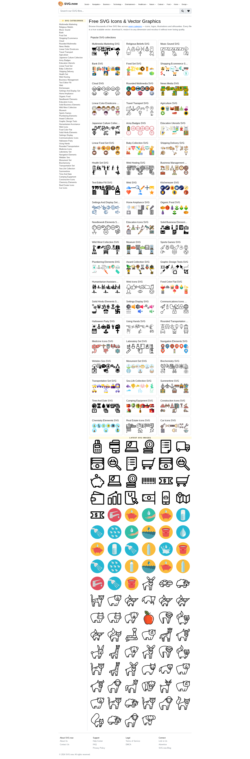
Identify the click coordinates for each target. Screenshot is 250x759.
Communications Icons (68, 138)
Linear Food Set (65, 66)
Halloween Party (66, 141)
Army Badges (65, 60)
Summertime (64, 171)
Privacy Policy (99, 748)
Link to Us (163, 741)
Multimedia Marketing (68, 24)
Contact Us (64, 744)
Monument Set (65, 160)
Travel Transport (66, 52)
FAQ (95, 744)
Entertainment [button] (130, 4)
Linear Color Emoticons (69, 49)
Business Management (68, 80)
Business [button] (106, 4)
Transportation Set (67, 166)
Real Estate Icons (66, 185)
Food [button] (169, 4)
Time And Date (65, 174)
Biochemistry (64, 163)
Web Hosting (64, 77)
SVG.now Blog (165, 748)
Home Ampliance (66, 93)
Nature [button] (152, 4)
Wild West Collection (68, 107)
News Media (64, 46)
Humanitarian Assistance (69, 124)
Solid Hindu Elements (68, 132)
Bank (61, 33)
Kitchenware (64, 88)
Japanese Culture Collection (71, 58)
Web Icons (63, 127)
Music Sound (64, 30)
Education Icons (66, 102)
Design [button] (184, 4)
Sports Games (65, 113)
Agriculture (63, 55)
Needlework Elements (68, 99)
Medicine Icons (65, 149)
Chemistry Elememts (68, 182)
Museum (62, 110)
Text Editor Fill (65, 83)
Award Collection (66, 118)
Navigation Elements (68, 155)
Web (61, 85)
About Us (64, 741)
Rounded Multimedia (67, 44)
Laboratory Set (65, 152)
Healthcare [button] (142, 4)
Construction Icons (67, 179)
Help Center (98, 741)
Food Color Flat (65, 130)
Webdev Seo (64, 157)
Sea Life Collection (67, 168)
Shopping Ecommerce (68, 38)
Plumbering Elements (68, 116)
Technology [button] (117, 4)
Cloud (61, 41)
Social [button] (86, 4)
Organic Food (64, 96)
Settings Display (66, 135)
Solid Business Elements (69, 105)
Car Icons (63, 188)
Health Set (63, 74)
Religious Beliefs (66, 27)
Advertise (163, 744)
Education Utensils (67, 63)
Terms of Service (133, 741)
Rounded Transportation (69, 146)
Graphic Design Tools (68, 121)
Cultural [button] (161, 4)
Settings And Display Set (69, 91)
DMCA (128, 744)
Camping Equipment (67, 177)
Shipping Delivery (66, 71)
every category (135, 26)
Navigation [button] (96, 4)
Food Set (63, 35)
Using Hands (64, 143)
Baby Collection (65, 69)
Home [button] (176, 4)
